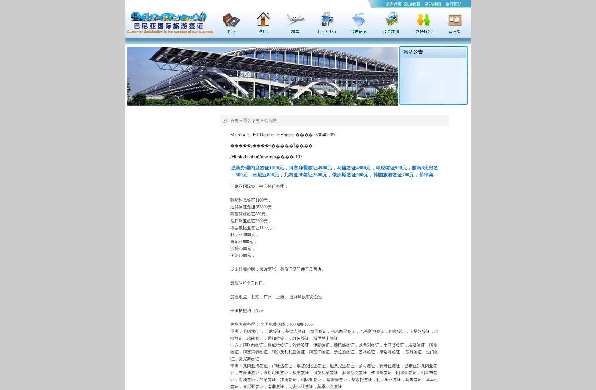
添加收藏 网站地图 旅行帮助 (433, 4)
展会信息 (251, 120)
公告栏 (270, 120)
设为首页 (393, 4)
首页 (234, 120)
